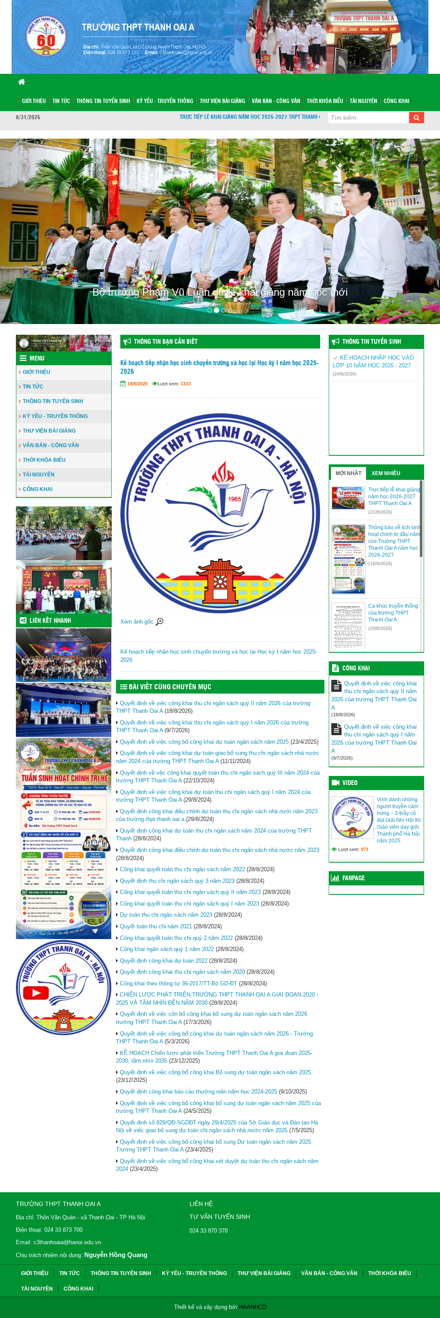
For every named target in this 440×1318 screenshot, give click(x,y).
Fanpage (353, 879)
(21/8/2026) (380, 512)
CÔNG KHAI (396, 101)
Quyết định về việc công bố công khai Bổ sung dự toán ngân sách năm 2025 (215, 1072)
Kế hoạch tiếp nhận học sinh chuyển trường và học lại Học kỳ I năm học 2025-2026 (219, 367)
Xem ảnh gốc (137, 621)
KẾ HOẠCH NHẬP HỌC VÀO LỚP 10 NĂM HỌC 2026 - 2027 (373, 365)
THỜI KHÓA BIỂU (325, 101)
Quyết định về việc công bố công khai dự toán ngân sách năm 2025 (204, 742)
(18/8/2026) (380, 563)
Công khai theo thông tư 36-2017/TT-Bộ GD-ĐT (178, 983)
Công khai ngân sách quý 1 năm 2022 (167, 949)
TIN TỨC (61, 101)
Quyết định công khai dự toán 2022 (164, 960)
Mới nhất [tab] (348, 473)
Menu (37, 359)
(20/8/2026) (380, 628)
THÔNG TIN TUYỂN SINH (103, 101)
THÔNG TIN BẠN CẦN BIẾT (166, 342)
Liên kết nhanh (50, 621)
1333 (185, 383)
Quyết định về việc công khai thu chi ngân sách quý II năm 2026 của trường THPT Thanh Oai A (374, 695)
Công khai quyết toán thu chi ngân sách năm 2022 (182, 869)
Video (350, 783)
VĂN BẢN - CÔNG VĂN (276, 101)
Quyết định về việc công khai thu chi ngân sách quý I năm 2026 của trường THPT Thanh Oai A (374, 739)
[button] (33, 231)
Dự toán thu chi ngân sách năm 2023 (166, 915)
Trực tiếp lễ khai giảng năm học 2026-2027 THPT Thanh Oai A (238, 117)
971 (365, 849)
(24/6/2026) (345, 373)
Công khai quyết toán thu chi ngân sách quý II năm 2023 (190, 892)
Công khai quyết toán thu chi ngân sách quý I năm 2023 (189, 903)
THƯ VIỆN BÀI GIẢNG (222, 101)
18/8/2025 (137, 383)
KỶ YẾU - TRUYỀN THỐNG (165, 101)
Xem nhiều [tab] (386, 473)
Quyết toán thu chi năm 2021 (156, 926)
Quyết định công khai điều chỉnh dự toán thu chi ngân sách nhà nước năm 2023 (219, 850)
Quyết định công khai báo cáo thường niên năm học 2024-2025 (198, 1091)
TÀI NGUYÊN (363, 101)
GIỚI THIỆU (34, 101)
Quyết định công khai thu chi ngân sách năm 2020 (182, 972)
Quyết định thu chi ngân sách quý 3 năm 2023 (177, 881)
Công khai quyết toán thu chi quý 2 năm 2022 (176, 938)
